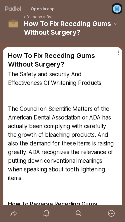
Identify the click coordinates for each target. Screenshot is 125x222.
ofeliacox (33, 17)
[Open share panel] (13, 213)
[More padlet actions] (111, 213)
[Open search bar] (79, 213)
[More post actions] (114, 55)
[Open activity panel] (46, 213)
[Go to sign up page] (117, 8)
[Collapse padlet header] (116, 24)
